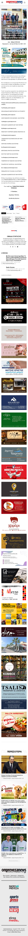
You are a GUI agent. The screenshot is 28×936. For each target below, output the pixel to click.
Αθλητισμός (9, 23)
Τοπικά (17, 213)
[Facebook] (10, 246)
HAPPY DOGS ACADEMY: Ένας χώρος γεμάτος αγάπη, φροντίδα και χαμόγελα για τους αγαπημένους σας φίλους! (13, 802)
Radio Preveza (10, 267)
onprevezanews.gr (7, 928)
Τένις (14, 213)
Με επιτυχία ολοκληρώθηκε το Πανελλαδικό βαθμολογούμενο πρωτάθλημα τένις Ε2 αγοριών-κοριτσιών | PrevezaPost (16, 258)
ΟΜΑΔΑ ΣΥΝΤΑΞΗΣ (15, 42)
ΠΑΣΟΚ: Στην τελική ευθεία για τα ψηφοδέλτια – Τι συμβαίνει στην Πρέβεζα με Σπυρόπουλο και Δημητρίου (13, 854)
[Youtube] (17, 246)
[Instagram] (12, 246)
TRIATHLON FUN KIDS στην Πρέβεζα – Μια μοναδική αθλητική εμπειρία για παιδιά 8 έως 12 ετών (13, 828)
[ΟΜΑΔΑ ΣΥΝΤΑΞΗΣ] (14, 231)
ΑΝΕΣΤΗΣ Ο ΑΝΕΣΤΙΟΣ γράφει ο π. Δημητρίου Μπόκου (20, 219)
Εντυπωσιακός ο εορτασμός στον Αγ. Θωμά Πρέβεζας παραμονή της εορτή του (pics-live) (7, 220)
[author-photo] (2, 778)
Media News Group (16, 932)
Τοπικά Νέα (18, 23)
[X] (15, 246)
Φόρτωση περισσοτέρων (13, 860)
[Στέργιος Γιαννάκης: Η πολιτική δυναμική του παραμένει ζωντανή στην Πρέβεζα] (14, 764)
